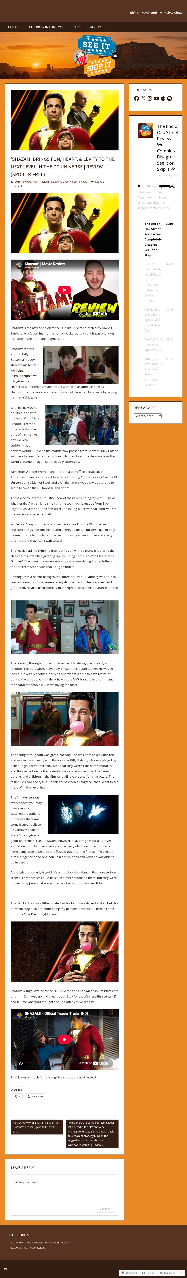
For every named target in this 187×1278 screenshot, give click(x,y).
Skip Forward (174, 186)
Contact (15, 27)
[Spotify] (169, 98)
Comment (105, 1208)
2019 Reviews (23, 181)
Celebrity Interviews (46, 27)
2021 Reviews (17, 1242)
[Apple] (163, 98)
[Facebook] (137, 98)
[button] (156, 239)
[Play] (139, 186)
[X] (143, 98)
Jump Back (170, 186)
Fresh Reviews (41, 181)
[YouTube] (156, 98)
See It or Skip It (167, 176)
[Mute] (160, 186)
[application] (156, 186)
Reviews (96, 27)
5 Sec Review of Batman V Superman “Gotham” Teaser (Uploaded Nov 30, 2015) (35, 1127)
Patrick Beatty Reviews (58, 1242)
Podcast (76, 27)
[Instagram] (150, 98)
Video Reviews (78, 181)
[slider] (164, 185)
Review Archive (60, 181)
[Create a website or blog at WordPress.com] (5, 1269)
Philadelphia (23, 376)
